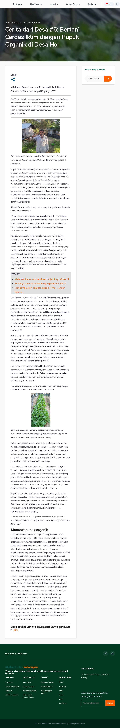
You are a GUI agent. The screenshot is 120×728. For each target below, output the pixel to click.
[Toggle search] (117, 4)
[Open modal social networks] (13, 79)
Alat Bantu (63, 703)
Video (61, 695)
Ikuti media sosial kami (16, 653)
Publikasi (62, 686)
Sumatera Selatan (47, 682)
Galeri (61, 682)
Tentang (17, 4)
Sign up (110, 703)
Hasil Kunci (35, 4)
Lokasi (53, 4)
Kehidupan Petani (29, 691)
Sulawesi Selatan (47, 686)
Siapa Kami (9, 682)
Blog (61, 699)
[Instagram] (112, 653)
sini (16, 630)
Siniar (61, 691)
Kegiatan (92, 4)
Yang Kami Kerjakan (12, 686)
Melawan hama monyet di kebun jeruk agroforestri (42, 279)
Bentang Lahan (28, 686)
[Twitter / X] (105, 653)
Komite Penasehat (12, 695)
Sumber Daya (72, 4)
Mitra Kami (9, 691)
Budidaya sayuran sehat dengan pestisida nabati (40, 283)
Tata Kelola (27, 682)
